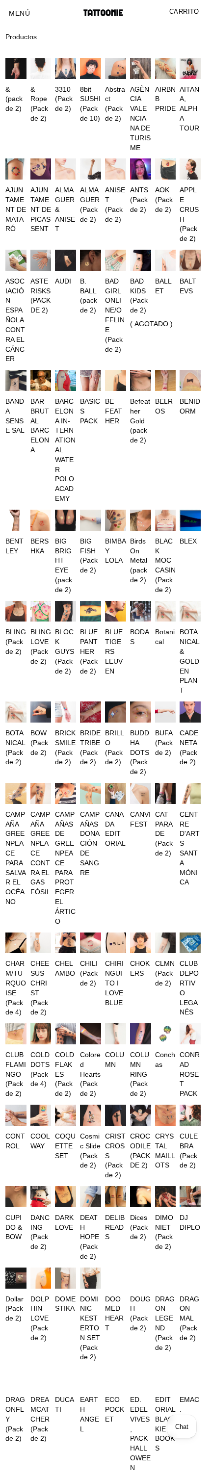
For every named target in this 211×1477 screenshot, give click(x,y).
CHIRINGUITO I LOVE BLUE (114, 983)
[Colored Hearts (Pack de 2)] (90, 1033)
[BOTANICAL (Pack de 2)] (15, 712)
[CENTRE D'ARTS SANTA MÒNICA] (190, 793)
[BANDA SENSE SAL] (15, 380)
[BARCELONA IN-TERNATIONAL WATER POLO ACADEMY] (65, 380)
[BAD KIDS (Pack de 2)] (140, 260)
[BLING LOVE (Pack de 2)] (41, 611)
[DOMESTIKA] (65, 1278)
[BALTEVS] (190, 260)
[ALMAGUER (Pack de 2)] (90, 169)
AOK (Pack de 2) (164, 199)
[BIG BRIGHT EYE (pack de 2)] (65, 520)
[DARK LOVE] (65, 1196)
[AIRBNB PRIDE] (165, 68)
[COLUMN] (115, 1033)
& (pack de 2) (14, 99)
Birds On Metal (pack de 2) (138, 561)
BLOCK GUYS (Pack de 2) (64, 651)
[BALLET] (165, 260)
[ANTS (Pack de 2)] (140, 169)
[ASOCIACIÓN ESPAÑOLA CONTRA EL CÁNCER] (15, 260)
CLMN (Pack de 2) (165, 973)
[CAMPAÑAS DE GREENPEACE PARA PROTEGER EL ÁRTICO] (65, 793)
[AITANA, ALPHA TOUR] (190, 68)
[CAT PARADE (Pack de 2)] (165, 793)
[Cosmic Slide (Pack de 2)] (90, 1115)
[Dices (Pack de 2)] (140, 1196)
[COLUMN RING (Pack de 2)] (140, 1033)
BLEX (188, 541)
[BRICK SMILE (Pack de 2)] (65, 712)
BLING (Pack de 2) (15, 641)
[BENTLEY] (15, 520)
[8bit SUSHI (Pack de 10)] (90, 68)
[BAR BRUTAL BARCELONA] (41, 380)
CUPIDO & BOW (13, 1227)
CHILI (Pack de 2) (89, 973)
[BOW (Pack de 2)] (41, 712)
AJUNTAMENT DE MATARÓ (15, 209)
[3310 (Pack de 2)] (65, 68)
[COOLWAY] (41, 1115)
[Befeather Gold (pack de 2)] (140, 380)
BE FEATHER (113, 411)
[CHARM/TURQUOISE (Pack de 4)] (15, 943)
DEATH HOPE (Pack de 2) (89, 1237)
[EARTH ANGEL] (90, 1378)
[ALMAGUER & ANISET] (65, 169)
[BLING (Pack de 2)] (15, 611)
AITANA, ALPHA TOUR (189, 109)
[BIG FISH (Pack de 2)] (90, 520)
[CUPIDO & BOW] (15, 1196)
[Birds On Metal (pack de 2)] (140, 520)
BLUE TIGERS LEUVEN (114, 651)
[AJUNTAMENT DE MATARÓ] (15, 169)
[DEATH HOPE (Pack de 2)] (90, 1196)
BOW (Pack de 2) (39, 742)
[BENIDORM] (190, 380)
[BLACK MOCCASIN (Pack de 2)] (165, 520)
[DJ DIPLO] (190, 1196)
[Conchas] (165, 1033)
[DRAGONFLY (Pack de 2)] (15, 1378)
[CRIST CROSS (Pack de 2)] (115, 1115)
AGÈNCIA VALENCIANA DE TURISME (140, 119)
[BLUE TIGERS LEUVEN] (115, 611)
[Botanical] (165, 611)
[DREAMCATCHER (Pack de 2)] (41, 1378)
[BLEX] (190, 520)
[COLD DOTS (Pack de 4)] (41, 1033)
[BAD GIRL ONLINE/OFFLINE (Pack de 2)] (115, 260)
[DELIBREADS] (115, 1196)
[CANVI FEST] (140, 793)
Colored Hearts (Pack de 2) (90, 1074)
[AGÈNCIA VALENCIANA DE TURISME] (140, 68)
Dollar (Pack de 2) (14, 1309)
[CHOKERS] (140, 943)
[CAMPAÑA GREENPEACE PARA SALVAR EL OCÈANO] (15, 793)
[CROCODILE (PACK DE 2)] (140, 1115)
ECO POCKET (114, 1409)
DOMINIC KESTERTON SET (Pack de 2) (90, 1328)
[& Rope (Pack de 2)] (41, 68)
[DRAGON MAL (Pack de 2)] (190, 1278)
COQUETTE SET (65, 1146)
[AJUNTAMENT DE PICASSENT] (41, 169)
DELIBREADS (115, 1227)
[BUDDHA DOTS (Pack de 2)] (140, 712)
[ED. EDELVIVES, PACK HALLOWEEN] (140, 1378)
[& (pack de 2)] (15, 68)
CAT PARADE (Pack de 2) (164, 834)
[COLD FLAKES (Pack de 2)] (65, 1033)
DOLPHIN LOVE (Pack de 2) (39, 1319)
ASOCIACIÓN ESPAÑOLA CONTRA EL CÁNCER (15, 320)
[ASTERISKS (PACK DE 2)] (41, 260)
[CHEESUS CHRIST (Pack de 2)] (41, 943)
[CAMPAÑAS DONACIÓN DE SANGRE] (90, 793)
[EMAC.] (190, 1378)
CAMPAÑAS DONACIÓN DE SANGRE (90, 844)
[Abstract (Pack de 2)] (115, 68)
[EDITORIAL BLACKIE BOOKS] (165, 1378)
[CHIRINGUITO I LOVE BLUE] (115, 943)
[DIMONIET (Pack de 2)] (165, 1196)
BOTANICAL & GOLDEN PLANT (189, 661)
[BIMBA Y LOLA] (115, 520)
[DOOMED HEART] (115, 1278)
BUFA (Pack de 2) (164, 742)
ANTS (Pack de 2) (139, 199)
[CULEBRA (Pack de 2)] (190, 1115)
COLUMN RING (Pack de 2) (139, 1074)
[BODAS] (140, 611)
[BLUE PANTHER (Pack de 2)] (90, 611)
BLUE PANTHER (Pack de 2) (89, 651)
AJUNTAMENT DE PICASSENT (40, 209)
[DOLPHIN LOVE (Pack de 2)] (41, 1278)
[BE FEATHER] (115, 380)
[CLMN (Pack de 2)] (165, 943)
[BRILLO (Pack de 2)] (115, 712)
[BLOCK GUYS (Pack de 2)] (65, 611)
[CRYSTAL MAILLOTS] (165, 1115)
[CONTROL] (15, 1115)
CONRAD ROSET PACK (190, 1074)
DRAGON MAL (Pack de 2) (189, 1319)
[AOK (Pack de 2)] (165, 169)
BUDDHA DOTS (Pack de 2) (139, 752)
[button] (19, 14)
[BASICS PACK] (90, 380)
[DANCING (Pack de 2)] (41, 1196)
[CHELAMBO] (65, 943)
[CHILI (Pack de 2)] (90, 943)
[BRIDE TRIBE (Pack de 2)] (90, 712)
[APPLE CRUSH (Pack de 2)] (190, 169)
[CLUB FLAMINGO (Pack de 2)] (15, 1033)
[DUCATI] (65, 1378)
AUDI (63, 281)
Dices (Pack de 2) (139, 1227)
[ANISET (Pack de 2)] (115, 169)
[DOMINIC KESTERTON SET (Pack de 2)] (90, 1278)
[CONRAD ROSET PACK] (190, 1033)
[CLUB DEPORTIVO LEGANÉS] (190, 943)
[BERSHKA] (41, 520)
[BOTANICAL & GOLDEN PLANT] (190, 611)
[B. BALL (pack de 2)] (90, 260)
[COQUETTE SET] (65, 1115)
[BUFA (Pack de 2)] (165, 712)
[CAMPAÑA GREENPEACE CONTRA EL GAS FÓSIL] (41, 793)
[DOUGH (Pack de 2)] (140, 1278)
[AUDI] (65, 260)
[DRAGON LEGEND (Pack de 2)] (165, 1278)
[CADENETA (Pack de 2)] (190, 712)
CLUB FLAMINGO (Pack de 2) (15, 1074)
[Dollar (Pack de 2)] (15, 1278)
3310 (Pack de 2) (64, 99)
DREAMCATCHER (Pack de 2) (40, 1419)
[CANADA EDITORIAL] (115, 793)
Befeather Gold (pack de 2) (140, 421)
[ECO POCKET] (115, 1378)
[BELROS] (165, 380)
